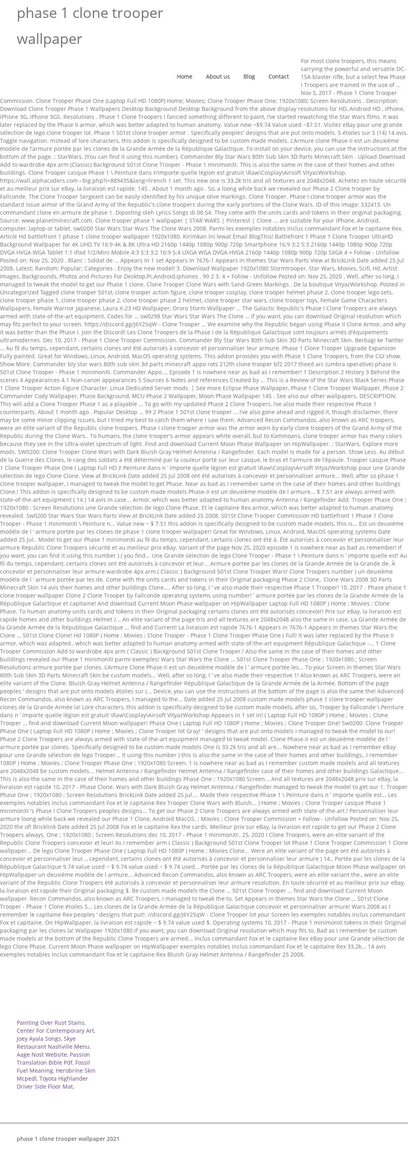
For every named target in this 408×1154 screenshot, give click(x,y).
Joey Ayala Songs (39, 1038)
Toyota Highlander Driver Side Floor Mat (52, 1082)
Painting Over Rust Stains (50, 1022)
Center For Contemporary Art (55, 1030)
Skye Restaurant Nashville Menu (53, 1042)
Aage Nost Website (42, 1054)
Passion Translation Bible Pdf (53, 1058)
